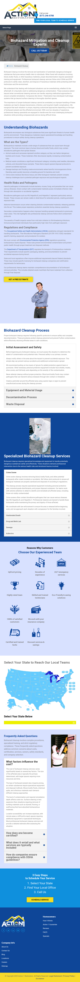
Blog (3, 954)
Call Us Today (39, 50)
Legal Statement (55, 976)
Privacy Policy (68, 976)
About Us (5, 947)
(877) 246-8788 (46, 15)
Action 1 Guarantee (50, 924)
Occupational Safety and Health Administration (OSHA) (27, 231)
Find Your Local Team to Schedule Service (55, 20)
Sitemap (5, 966)
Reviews (46, 928)
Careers (4, 962)
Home (10, 66)
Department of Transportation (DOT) (20, 249)
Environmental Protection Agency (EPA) (34, 240)
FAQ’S (45, 932)
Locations (5, 958)
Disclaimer (40, 979)
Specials (46, 936)
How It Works (48, 920)
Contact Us (6, 950)
